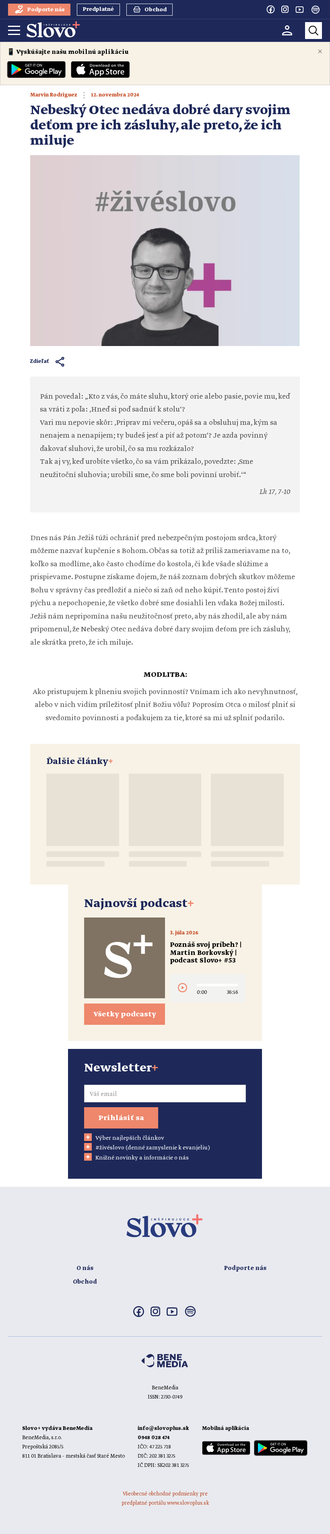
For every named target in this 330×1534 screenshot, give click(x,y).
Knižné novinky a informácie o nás (142, 1158)
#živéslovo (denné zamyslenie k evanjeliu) (152, 1148)
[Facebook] (270, 9)
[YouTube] (299, 9)
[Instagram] (285, 9)
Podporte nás (245, 1268)
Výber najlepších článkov (129, 1138)
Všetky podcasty (124, 1014)
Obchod (85, 1282)
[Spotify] (315, 9)
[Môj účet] (287, 30)
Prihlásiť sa (121, 1118)
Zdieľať (39, 361)
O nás (84, 1268)
